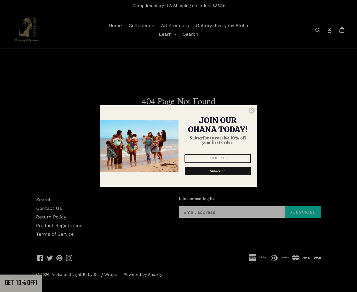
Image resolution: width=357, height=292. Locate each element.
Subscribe (217, 171)
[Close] (252, 110)
